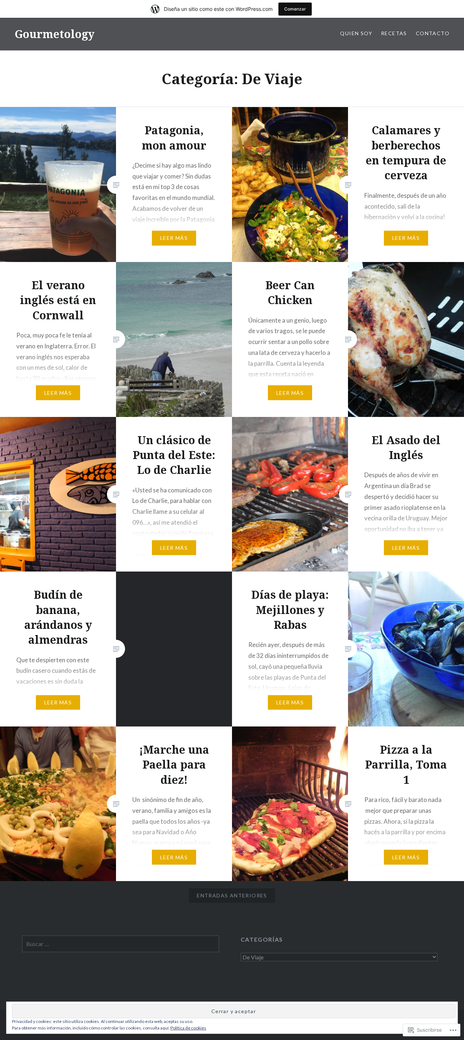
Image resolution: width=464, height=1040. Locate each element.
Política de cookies (188, 1028)
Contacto (433, 33)
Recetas (394, 33)
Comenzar (295, 9)
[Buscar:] (120, 944)
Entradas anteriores (232, 895)
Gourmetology (54, 33)
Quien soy (356, 33)
